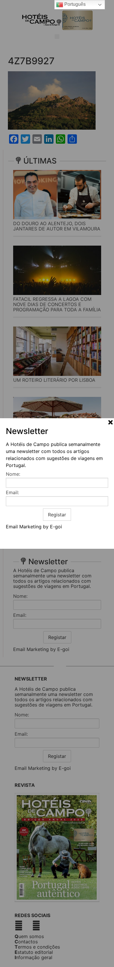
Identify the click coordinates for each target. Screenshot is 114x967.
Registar (57, 515)
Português (74, 4)
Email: (12, 492)
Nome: (13, 474)
